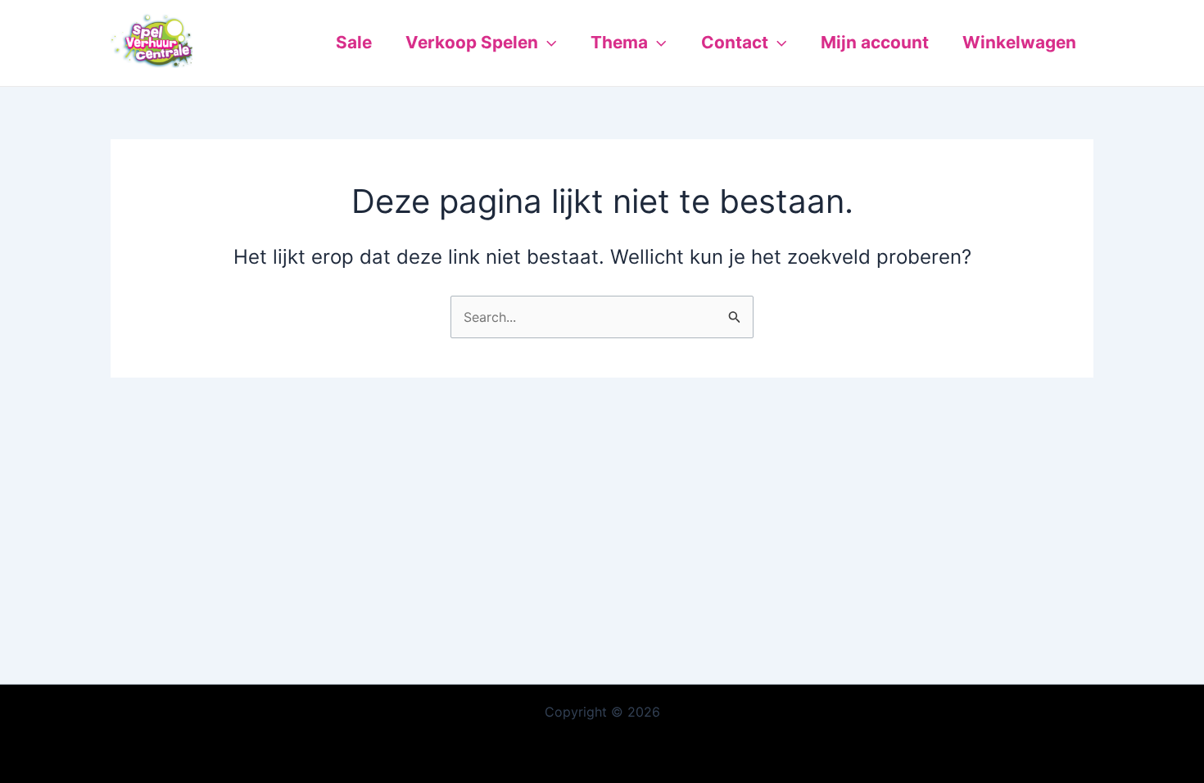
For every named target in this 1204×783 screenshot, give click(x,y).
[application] (547, 42)
